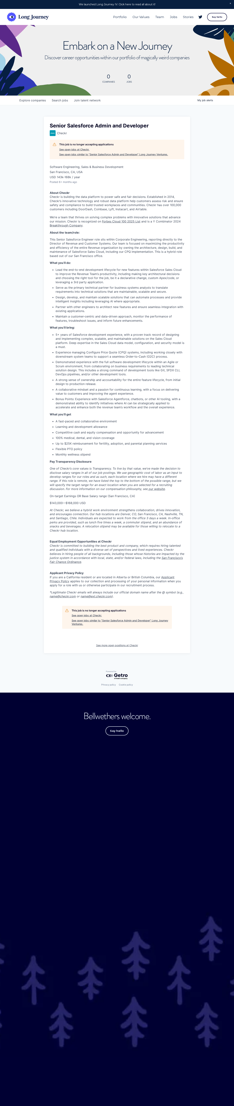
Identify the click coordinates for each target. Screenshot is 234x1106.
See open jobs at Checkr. (74, 149)
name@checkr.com (63, 596)
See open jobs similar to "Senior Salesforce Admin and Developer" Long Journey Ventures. (113, 154)
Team (159, 17)
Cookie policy (126, 684)
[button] (230, 3)
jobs (60, 100)
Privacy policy (108, 684)
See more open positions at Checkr (117, 645)
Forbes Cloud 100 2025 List (121, 221)
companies (32, 100)
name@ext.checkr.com (96, 596)
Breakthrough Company (66, 225)
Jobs (173, 17)
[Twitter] (200, 17)
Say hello (217, 17)
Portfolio (120, 17)
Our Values (141, 17)
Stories (188, 17)
